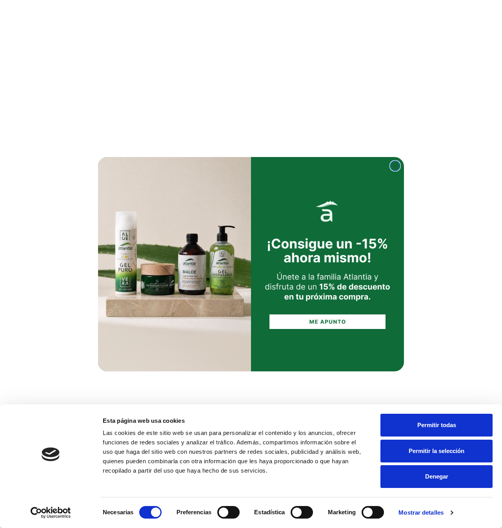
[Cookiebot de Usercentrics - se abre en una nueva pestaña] (50, 513)
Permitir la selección (436, 451)
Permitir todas (436, 425)
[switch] (228, 512)
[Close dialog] (395, 166)
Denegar (436, 476)
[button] (327, 264)
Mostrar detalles (421, 512)
